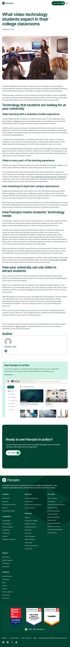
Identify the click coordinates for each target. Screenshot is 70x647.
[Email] (5, 351)
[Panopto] (7, 3)
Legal (35, 638)
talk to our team (21, 326)
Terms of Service (26, 638)
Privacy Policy (14, 638)
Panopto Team (10, 346)
